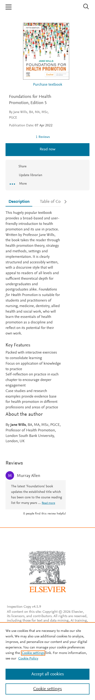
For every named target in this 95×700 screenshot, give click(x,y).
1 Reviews (43, 137)
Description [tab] (19, 202)
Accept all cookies (47, 674)
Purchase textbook (47, 85)
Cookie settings (33, 653)
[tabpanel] (33, 327)
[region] (47, 661)
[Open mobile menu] (9, 7)
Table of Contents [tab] (56, 202)
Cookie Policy (28, 658)
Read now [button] (47, 149)
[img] (20, 137)
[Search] (86, 6)
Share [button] (22, 166)
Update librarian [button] (30, 175)
